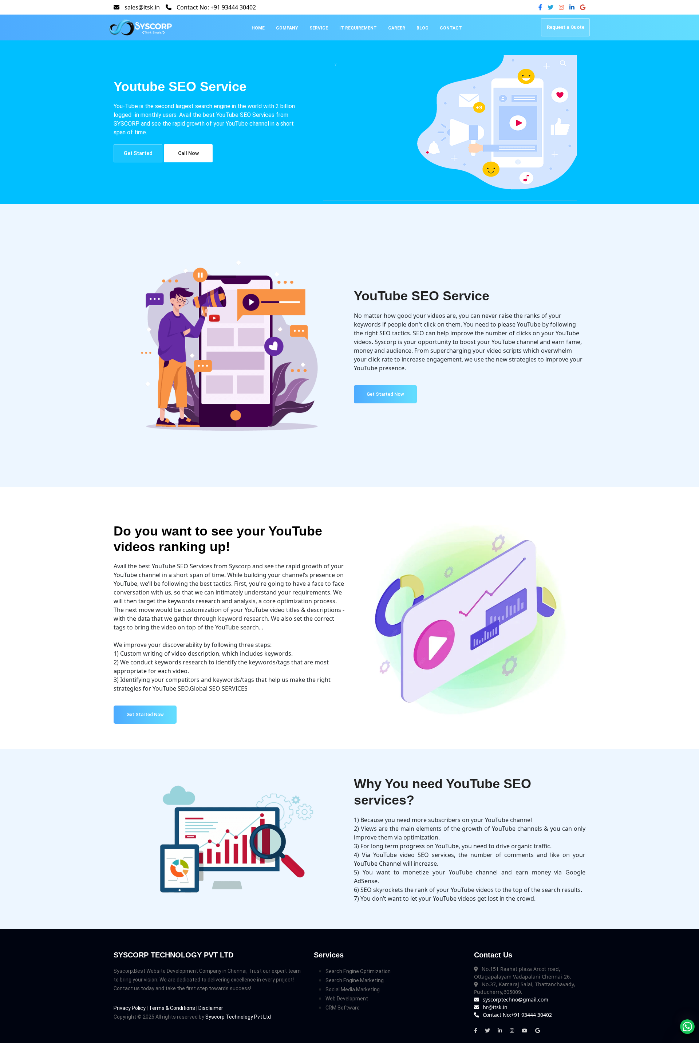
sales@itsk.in (142, 7)
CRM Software (342, 1008)
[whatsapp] (687, 1026)
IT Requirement (358, 28)
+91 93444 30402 (233, 7)
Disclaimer (210, 1008)
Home (258, 28)
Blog (422, 28)
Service (318, 28)
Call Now (188, 153)
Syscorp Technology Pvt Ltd (238, 1017)
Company (287, 28)
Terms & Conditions (172, 1008)
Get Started (138, 153)
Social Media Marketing (352, 989)
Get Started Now (385, 394)
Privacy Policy (130, 1008)
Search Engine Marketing (354, 980)
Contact (451, 28)
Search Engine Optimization (358, 971)
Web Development (346, 998)
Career (396, 28)
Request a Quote (565, 27)
